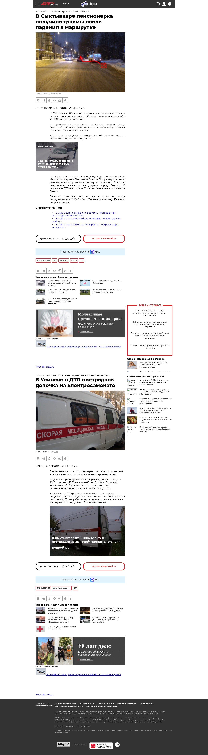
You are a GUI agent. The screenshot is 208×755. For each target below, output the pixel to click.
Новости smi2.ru (45, 366)
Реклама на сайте (88, 703)
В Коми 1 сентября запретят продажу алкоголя (150, 347)
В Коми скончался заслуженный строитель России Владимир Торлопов (150, 324)
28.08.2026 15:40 (43, 375)
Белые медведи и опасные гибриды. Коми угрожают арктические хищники (150, 335)
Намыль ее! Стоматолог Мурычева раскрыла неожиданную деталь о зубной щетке (154, 391)
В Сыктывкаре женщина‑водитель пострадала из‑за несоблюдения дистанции (86, 539)
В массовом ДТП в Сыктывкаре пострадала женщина (61, 291)
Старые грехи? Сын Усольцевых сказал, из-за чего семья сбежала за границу (155, 429)
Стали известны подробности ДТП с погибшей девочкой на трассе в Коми (105, 619)
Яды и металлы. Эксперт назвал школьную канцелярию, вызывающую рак (153, 364)
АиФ (56, 452)
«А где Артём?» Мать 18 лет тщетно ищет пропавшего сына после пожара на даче (154, 382)
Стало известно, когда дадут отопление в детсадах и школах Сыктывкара (149, 313)
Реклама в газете (106, 703)
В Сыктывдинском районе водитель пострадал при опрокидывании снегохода (84, 214)
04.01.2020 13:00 (42, 11)
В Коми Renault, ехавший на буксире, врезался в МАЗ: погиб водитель (62, 283)
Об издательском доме (65, 703)
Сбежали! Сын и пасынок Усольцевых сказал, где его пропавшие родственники (155, 401)
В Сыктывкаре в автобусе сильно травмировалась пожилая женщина (62, 301)
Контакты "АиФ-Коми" (127, 703)
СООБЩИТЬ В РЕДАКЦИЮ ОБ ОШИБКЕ (101, 706)
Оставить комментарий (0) (104, 239)
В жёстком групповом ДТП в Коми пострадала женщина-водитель (107, 609)
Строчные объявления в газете (69, 706)
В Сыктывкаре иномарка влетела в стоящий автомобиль (107, 291)
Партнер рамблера (79, 744)
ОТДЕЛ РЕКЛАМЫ (147, 703)
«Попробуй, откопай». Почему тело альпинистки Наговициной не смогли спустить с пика (155, 410)
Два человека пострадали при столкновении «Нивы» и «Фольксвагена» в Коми (61, 619)
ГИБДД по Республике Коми (48, 93)
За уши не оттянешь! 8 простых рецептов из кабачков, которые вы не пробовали (155, 419)
